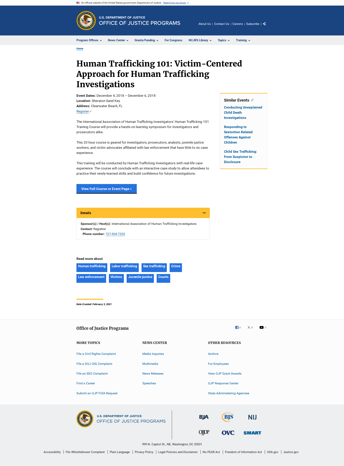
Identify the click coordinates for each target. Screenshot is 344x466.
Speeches (149, 383)
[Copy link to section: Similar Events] (251, 100)
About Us (204, 24)
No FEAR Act (211, 452)
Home (79, 48)
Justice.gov (291, 452)
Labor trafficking (124, 266)
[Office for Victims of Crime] (228, 436)
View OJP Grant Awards (224, 373)
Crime (175, 266)
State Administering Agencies (228, 393)
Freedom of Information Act (243, 452)
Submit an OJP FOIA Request (96, 393)
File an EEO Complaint (92, 373)
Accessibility (52, 452)
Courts (163, 277)
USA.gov (272, 452)
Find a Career (85, 383)
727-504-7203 (115, 234)
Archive (213, 354)
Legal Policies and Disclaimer (178, 452)
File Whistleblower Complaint (85, 452)
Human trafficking (92, 266)
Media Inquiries (153, 354)
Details (85, 213)
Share (267, 26)
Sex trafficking (154, 266)
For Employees (218, 363)
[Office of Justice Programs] (86, 20)
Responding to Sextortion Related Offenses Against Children (238, 134)
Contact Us (221, 24)
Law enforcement (91, 277)
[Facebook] (239, 330)
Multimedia (150, 363)
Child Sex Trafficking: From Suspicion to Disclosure (240, 157)
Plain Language (120, 452)
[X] (251, 330)
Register (82, 111)
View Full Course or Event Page (105, 189)
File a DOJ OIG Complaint (94, 363)
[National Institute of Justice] (252, 420)
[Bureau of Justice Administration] (204, 420)
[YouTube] (263, 330)
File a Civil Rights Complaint (96, 354)
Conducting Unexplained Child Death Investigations (243, 112)
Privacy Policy (144, 452)
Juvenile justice (140, 277)
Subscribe (252, 24)
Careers (238, 24)
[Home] (139, 20)
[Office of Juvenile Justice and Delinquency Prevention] (204, 436)
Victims (116, 277)
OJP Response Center (223, 383)
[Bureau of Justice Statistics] (228, 422)
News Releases (152, 373)
